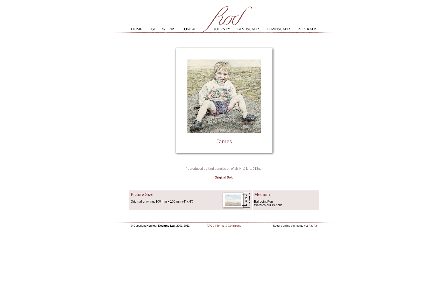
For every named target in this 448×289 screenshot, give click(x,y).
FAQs (210, 225)
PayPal (313, 225)
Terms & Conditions (228, 225)
